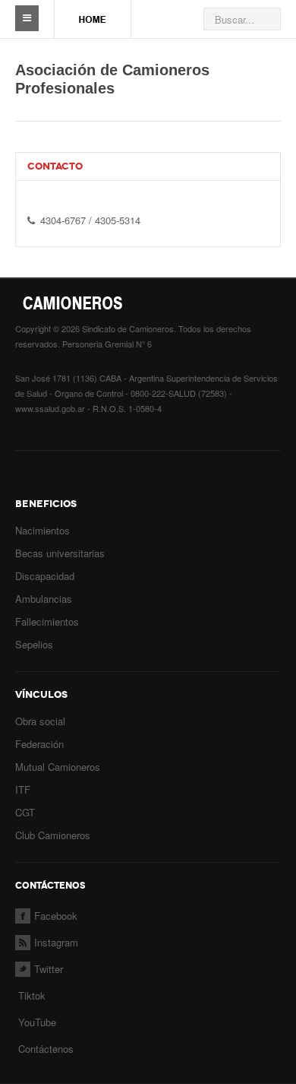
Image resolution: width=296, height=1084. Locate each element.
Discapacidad (44, 576)
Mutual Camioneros (57, 766)
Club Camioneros (52, 835)
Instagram (56, 942)
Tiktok (32, 995)
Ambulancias (43, 598)
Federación (39, 744)
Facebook (55, 915)
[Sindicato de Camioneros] (93, 12)
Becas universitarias (60, 553)
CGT (25, 812)
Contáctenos (46, 1048)
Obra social (40, 721)
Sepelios (34, 644)
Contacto (55, 166)
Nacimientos (42, 530)
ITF (22, 789)
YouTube (35, 1022)
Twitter (48, 969)
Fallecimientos (47, 621)
